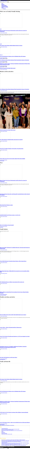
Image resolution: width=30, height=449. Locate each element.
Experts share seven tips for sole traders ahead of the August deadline (12, 158)
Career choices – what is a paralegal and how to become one (10, 327)
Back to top (1, 447)
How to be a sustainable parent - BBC (6, 445)
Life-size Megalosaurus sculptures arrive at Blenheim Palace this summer (13, 56)
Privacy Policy (3, 432)
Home (2, 431)
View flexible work (2, 359)
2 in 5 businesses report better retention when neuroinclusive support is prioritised (14, 89)
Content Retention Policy (5, 428)
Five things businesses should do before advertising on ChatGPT (11, 139)
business (1, 58)
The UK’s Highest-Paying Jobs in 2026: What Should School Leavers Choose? (13, 314)
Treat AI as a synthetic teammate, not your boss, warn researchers (11, 148)
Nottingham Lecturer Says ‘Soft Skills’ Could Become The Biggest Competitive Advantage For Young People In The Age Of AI (13, 347)
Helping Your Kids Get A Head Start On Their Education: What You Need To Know (15, 443)
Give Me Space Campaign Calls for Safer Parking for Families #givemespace (15, 439)
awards (1, 66)
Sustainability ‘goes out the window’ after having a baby (21, 444)
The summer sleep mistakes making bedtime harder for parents (11, 45)
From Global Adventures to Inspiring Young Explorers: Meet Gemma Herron (13, 261)
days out (1, 54)
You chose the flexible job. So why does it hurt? (8, 357)
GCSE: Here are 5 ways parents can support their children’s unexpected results (14, 412)
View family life (2, 424)
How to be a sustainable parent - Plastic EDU (7, 444)
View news (1, 227)
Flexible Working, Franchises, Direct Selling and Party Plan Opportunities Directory (12, 430)
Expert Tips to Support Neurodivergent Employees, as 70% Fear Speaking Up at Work (14, 336)
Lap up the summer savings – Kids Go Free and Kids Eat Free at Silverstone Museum (15, 422)
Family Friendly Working (4, 32)
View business (2, 160)
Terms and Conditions (4, 433)
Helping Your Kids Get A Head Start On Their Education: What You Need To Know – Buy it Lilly (14, 443)
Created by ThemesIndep (10, 446)
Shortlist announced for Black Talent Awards (7, 68)
